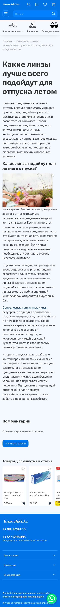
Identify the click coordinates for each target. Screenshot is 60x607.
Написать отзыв (15, 443)
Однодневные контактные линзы (24, 307)
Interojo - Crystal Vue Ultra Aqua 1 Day (13, 495)
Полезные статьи (27, 41)
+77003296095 (14, 529)
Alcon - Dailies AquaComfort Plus (40, 494)
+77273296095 (14, 537)
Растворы (32, 31)
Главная (7, 41)
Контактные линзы (12, 31)
